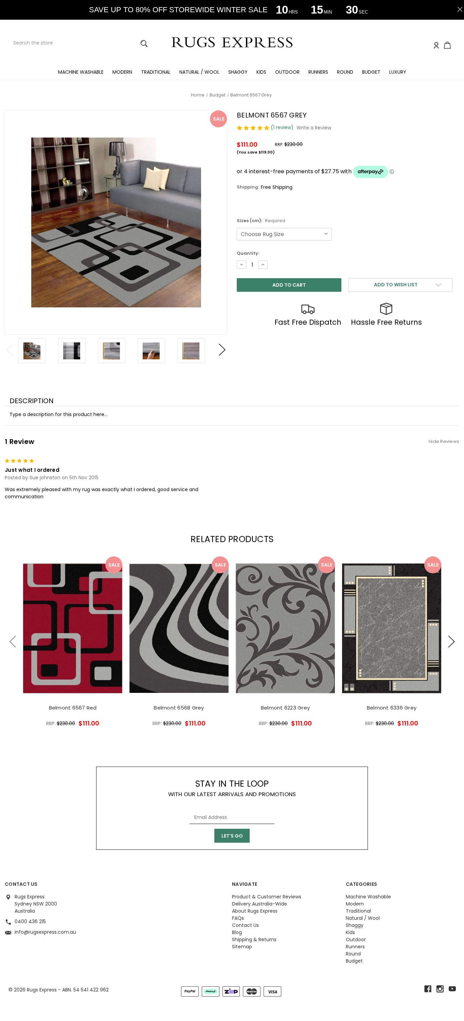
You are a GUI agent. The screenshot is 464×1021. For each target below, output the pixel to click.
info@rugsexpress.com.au (45, 932)
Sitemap (242, 946)
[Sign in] (436, 45)
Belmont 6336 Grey (391, 707)
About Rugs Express (255, 911)
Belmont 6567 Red (73, 707)
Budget (371, 72)
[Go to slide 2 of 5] (451, 641)
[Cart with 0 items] (447, 45)
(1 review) (283, 127)
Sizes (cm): (261, 220)
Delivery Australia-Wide (259, 903)
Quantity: (248, 253)
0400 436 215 (30, 921)
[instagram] (440, 988)
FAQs (238, 918)
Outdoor (287, 72)
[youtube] (452, 988)
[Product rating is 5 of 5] (254, 127)
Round (345, 72)
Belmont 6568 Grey (179, 707)
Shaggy (238, 72)
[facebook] (427, 988)
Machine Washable (81, 72)
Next (222, 350)
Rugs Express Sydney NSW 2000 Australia (36, 903)
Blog (237, 932)
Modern (122, 72)
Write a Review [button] (314, 127)
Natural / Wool (199, 72)
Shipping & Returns (254, 939)
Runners (318, 72)
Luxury (397, 72)
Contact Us (245, 925)
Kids (261, 72)
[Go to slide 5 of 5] (13, 641)
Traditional (156, 72)
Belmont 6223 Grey (285, 707)
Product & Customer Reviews (266, 896)
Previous (10, 350)
